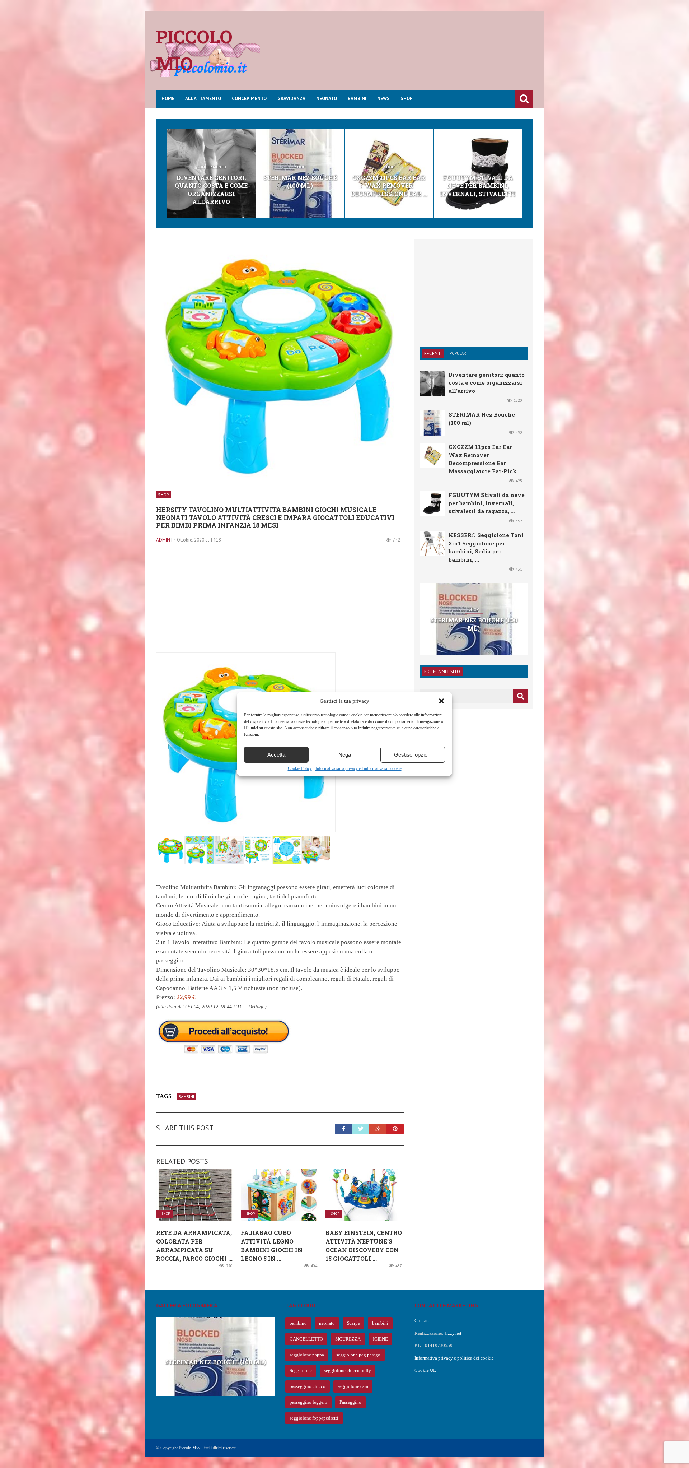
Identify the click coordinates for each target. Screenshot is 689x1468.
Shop (406, 99)
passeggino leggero (308, 1402)
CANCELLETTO (306, 1339)
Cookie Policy (300, 768)
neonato (327, 1323)
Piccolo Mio (189, 1447)
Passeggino (350, 1402)
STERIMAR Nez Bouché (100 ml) (300, 181)
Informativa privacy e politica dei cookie (454, 1358)
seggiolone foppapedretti (314, 1418)
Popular (458, 353)
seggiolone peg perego (358, 1354)
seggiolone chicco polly (347, 1370)
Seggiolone (301, 1370)
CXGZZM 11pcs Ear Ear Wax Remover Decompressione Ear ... (389, 186)
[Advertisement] (402, 56)
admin (163, 540)
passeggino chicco (307, 1386)
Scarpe (353, 1323)
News (383, 99)
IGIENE (380, 1339)
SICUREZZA (348, 1339)
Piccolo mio (194, 50)
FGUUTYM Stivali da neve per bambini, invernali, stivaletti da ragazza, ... (487, 503)
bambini (186, 1096)
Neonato (326, 99)
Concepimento (249, 99)
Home (167, 99)
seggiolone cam (353, 1386)
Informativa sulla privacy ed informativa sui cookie (358, 768)
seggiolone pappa (307, 1354)
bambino (298, 1323)
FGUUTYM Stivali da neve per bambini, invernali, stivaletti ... (477, 189)
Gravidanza (291, 99)
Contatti (422, 1320)
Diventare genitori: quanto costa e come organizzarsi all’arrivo (211, 189)
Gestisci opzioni (412, 755)
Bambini (357, 99)
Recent (432, 353)
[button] (441, 701)
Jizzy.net (453, 1333)
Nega (344, 755)
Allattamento (203, 99)
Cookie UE (425, 1370)
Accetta (276, 755)
